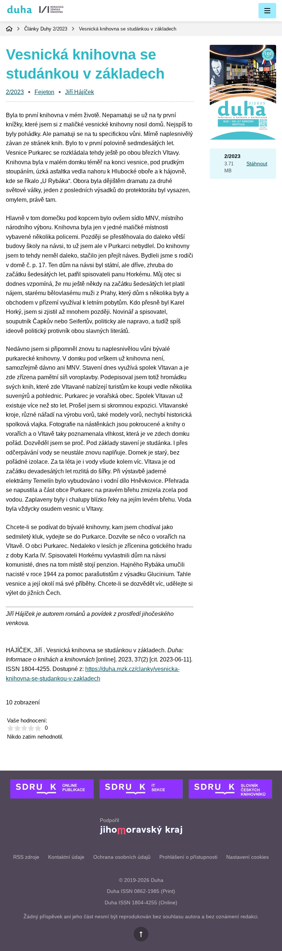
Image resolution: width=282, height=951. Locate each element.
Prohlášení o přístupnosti (188, 857)
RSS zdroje (26, 857)
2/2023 (60, 29)
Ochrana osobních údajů (122, 857)
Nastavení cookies (247, 857)
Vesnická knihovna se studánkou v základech (127, 29)
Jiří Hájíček (79, 92)
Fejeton (44, 92)
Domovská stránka (9, 28)
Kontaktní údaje (66, 857)
